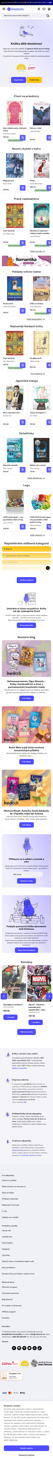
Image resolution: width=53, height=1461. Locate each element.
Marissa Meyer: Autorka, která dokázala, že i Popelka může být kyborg (26, 812)
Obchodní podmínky (10, 1293)
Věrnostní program (9, 1287)
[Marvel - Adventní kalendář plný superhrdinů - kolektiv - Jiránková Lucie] (39, 983)
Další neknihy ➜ (37, 535)
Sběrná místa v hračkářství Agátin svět (18, 1261)
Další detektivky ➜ (36, 478)
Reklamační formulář (10, 1205)
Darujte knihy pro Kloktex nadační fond (18, 1274)
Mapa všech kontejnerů (26, 950)
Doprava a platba (9, 1180)
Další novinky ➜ (37, 251)
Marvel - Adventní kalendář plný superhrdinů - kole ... (38, 1007)
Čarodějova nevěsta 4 (12, 1005)
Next (49, 996)
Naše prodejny (8, 1192)
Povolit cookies (26, 1448)
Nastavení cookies (26, 1455)
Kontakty (5, 1318)
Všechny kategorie (26, 580)
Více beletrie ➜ (37, 373)
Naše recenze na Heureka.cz (13, 1186)
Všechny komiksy (26, 1032)
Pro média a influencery (12, 1305)
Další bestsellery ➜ (36, 319)
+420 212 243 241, (19, 1337)
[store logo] (15, 9)
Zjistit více (13, 1440)
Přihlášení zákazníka (10, 1199)
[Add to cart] (22, 138)
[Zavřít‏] (50, 2)
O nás (4, 1211)
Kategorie (6, 1249)
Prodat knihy (34, 80)
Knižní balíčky (7, 1243)
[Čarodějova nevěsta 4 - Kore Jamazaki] (14, 983)
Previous (4, 996)
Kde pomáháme (8, 1267)
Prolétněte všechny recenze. (31, 1155)
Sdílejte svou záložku (10, 1217)
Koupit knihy (18, 80)
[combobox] (26, 15)
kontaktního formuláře (12, 1334)
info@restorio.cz (37, 1334)
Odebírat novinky (26, 881)
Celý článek (26, 698)
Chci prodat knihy (26, 625)
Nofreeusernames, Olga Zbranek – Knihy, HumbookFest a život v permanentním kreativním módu (26, 684)
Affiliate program (9, 1312)
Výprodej (6, 1255)
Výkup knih (6, 1230)
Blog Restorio (7, 1299)
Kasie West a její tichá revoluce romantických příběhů (26, 749)
